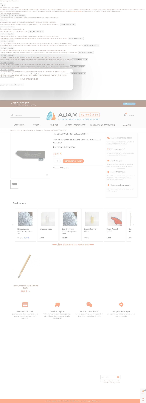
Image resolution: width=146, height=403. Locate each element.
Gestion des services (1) (91, 45)
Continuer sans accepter (18, 15)
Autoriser (3, 20)
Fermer (3, 5)
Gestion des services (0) (68, 24)
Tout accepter (5, 15)
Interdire (10, 27)
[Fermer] (1, 3)
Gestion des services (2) (86, 52)
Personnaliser (19, 85)
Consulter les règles (76, 11)
